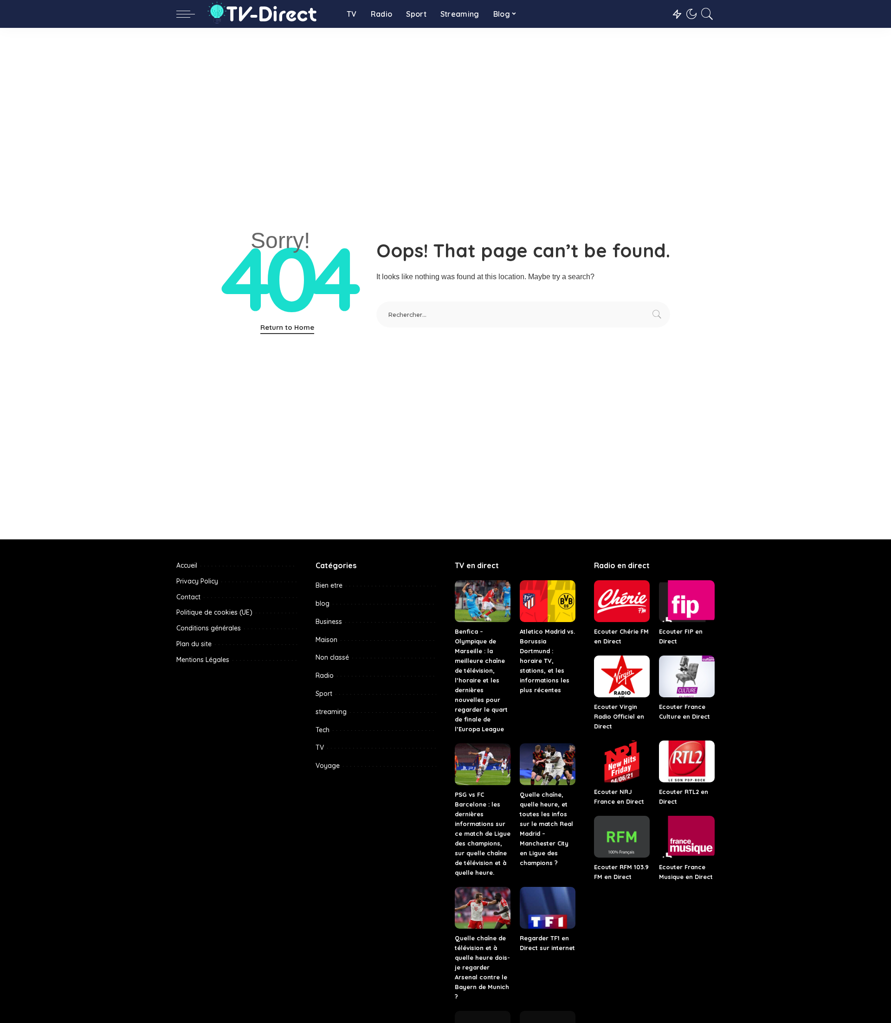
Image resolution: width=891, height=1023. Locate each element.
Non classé (332, 657)
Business (329, 621)
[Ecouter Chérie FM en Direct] (622, 601)
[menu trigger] (190, 14)
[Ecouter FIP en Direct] (687, 601)
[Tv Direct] (268, 14)
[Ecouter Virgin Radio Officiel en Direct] (622, 676)
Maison (326, 640)
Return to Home (287, 327)
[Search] (707, 14)
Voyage (328, 765)
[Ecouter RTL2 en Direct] (687, 761)
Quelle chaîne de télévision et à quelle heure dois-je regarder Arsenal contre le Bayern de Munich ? (482, 967)
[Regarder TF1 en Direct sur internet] (547, 908)
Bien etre (329, 585)
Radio (325, 675)
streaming (331, 712)
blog (322, 603)
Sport (324, 693)
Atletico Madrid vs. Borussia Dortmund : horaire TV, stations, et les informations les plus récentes (547, 661)
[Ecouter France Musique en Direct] (687, 837)
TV (320, 747)
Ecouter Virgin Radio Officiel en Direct (619, 716)
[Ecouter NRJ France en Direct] (622, 761)
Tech (322, 730)
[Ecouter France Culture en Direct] (687, 676)
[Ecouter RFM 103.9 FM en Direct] (622, 837)
